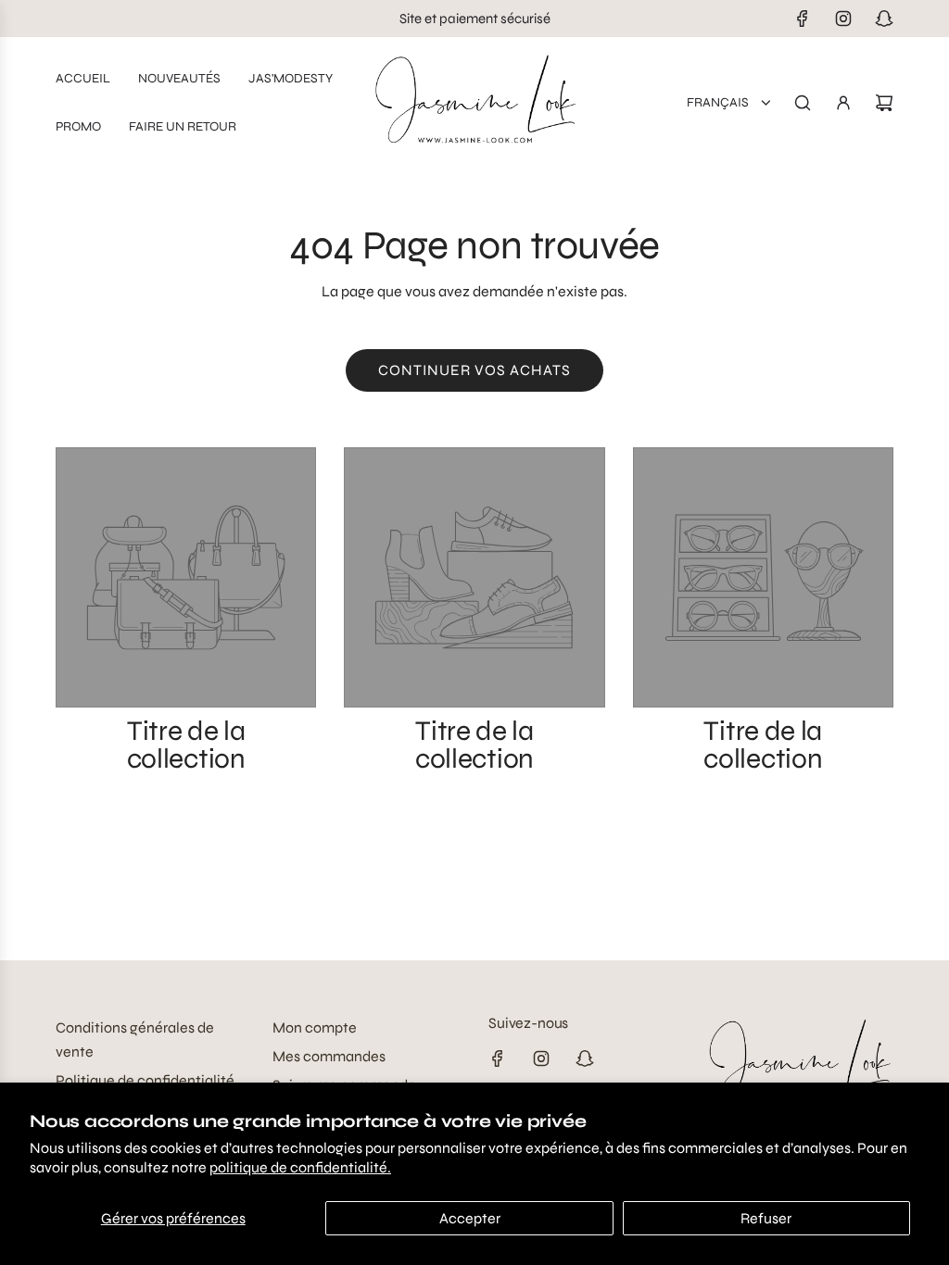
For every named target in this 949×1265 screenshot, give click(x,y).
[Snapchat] (884, 18)
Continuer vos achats (474, 370)
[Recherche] (802, 102)
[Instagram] (843, 18)
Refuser (765, 1218)
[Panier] (884, 102)
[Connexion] (843, 102)
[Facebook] (802, 18)
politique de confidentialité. (300, 1167)
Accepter (469, 1218)
